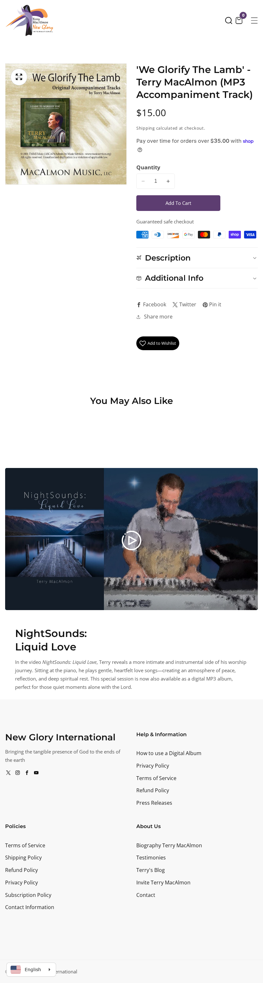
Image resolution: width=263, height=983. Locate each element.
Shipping (145, 128)
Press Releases (154, 802)
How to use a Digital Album (168, 753)
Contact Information (29, 907)
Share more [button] (158, 316)
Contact (145, 894)
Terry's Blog (150, 870)
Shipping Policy (23, 857)
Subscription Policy (28, 894)
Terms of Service (156, 778)
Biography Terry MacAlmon (169, 845)
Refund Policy (152, 790)
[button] (228, 20)
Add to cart (178, 203)
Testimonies (151, 857)
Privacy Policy (152, 765)
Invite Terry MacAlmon (163, 882)
